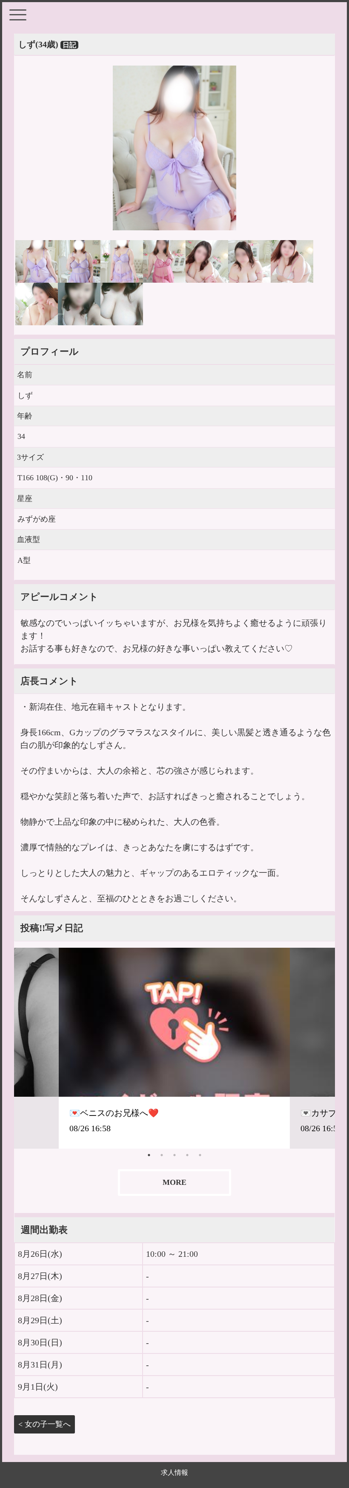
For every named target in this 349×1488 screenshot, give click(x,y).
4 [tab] (187, 1155)
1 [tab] (149, 1155)
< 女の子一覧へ (44, 1424)
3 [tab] (174, 1155)
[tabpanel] (174, 1048)
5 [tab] (200, 1155)
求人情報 (174, 1472)
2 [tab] (161, 1155)
